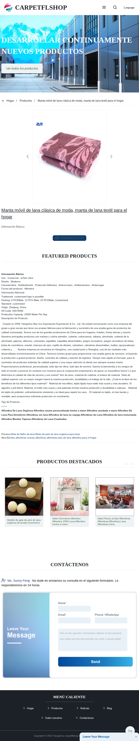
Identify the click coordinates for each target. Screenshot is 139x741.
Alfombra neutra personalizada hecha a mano (60, 410)
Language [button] (129, 7)
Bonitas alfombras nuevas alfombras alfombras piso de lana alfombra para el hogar (51, 437)
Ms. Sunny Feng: (19, 580)
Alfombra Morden (11, 419)
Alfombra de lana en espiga (64, 414)
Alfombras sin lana (37, 414)
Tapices (26, 419)
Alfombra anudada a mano (102, 410)
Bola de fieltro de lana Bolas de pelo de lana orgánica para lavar (45, 434)
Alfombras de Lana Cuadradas (49, 419)
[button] (104, 7)
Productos (26, 100)
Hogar (10, 100)
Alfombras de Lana (92, 414)
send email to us (72, 237)
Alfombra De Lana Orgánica (17, 410)
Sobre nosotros (53, 717)
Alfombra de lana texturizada (119, 414)
